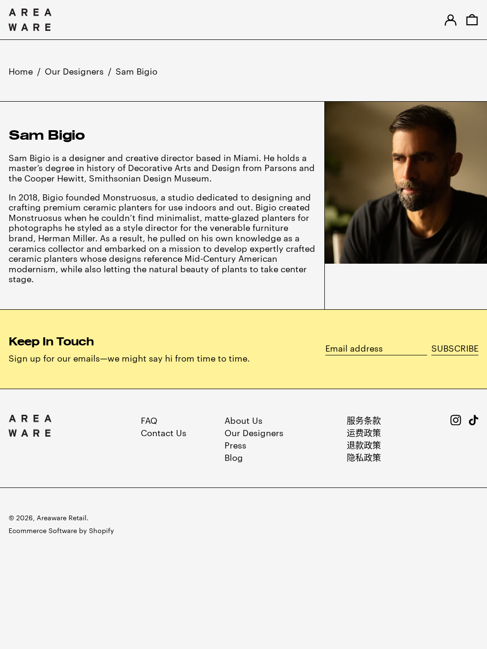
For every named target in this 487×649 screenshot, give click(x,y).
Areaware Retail (62, 517)
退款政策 (364, 444)
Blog (233, 457)
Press (235, 444)
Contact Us (163, 432)
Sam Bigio (136, 70)
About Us (243, 420)
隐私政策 (364, 457)
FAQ (149, 420)
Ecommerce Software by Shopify (61, 530)
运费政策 (364, 432)
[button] (472, 19)
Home (21, 70)
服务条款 (364, 420)
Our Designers (74, 70)
